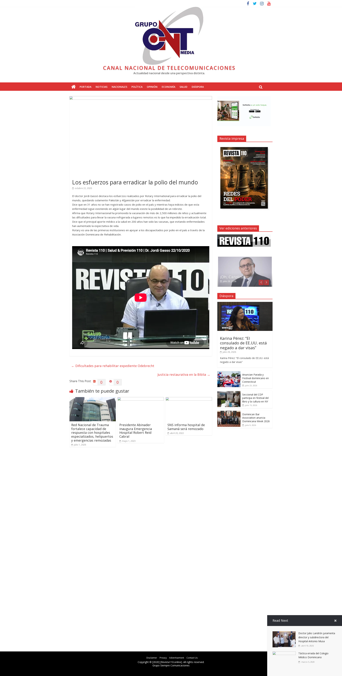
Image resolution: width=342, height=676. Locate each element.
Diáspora (198, 86)
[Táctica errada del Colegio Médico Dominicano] (284, 654)
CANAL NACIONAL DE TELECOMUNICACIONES (169, 67)
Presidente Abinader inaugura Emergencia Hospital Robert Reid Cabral (135, 431)
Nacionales (119, 86)
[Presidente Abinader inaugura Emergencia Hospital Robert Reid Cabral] (141, 399)
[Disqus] (140, 500)
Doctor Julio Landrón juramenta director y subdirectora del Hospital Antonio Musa (316, 637)
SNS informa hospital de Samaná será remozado (186, 427)
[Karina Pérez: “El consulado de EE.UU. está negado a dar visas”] (245, 303)
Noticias (101, 86)
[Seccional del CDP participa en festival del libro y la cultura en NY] (228, 393)
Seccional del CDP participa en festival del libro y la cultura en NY (255, 398)
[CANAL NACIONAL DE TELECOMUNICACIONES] (73, 87)
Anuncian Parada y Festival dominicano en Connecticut (255, 378)
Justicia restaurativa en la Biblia (183, 374)
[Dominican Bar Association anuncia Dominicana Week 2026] (228, 412)
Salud (183, 86)
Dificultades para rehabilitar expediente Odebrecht (112, 366)
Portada (85, 86)
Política (136, 86)
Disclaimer (151, 657)
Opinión (152, 86)
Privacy (163, 657)
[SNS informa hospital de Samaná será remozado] (189, 399)
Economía (168, 86)
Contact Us (192, 657)
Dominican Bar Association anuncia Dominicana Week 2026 (256, 418)
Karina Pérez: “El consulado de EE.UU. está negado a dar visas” (243, 343)
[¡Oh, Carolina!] (245, 258)
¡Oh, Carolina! (232, 276)
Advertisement (176, 657)
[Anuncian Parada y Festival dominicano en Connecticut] (228, 373)
